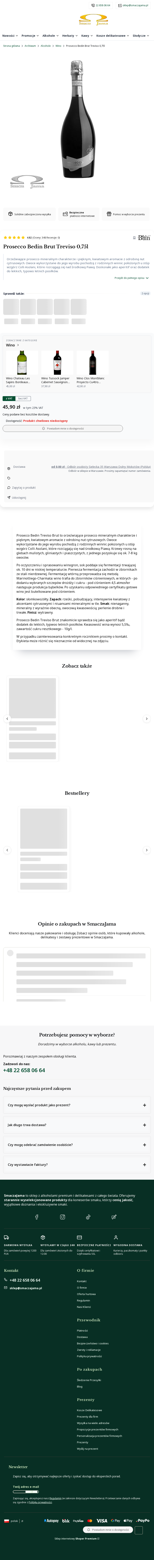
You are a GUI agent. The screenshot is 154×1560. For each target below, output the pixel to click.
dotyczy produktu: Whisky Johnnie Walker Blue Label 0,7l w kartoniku (58, 994)
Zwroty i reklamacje (89, 1350)
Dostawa (82, 1337)
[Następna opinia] (147, 974)
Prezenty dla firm (87, 1416)
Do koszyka (32, 756)
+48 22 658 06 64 (24, 1070)
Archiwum (30, 46)
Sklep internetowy (76, 1538)
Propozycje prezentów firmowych (97, 1429)
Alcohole (46, 46)
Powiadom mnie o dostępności (65, 428)
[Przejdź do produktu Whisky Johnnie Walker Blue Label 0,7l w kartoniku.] (43, 839)
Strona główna (11, 46)
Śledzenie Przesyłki (89, 1380)
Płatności (82, 1330)
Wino (58, 46)
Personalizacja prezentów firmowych (99, 1436)
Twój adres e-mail (26, 1487)
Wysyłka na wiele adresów (93, 1423)
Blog (79, 1386)
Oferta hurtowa (86, 1294)
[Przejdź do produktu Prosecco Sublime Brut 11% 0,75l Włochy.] (32, 708)
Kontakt (81, 1281)
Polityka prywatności (89, 1356)
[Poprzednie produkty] (7, 719)
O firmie (82, 1287)
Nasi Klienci (84, 1307)
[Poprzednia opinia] (7, 974)
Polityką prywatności (40, 1502)
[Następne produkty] (147, 719)
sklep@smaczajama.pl (135, 5)
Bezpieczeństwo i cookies (93, 1343)
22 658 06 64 (103, 5)
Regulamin (83, 1300)
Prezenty (82, 1442)
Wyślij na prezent (87, 1448)
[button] (77, 1104)
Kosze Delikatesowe (89, 1410)
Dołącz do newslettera (31, 1492)
